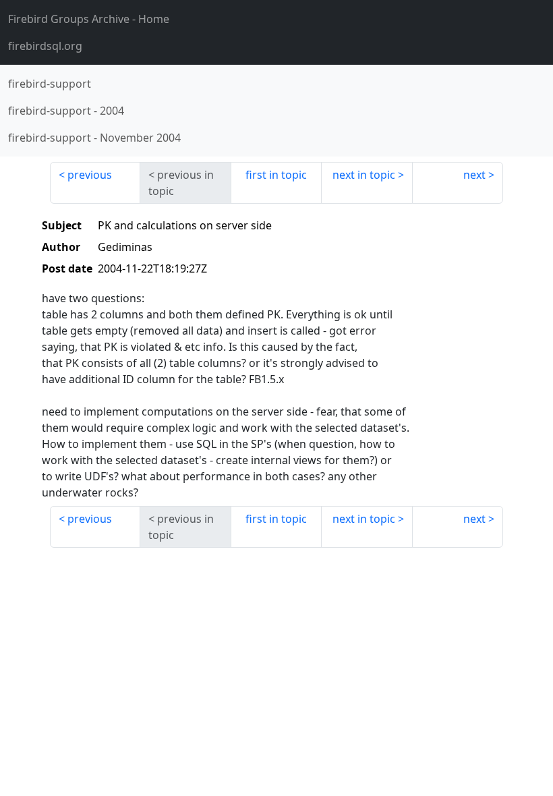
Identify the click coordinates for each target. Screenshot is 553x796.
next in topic (363, 174)
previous (89, 174)
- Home (88, 18)
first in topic (276, 174)
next (474, 174)
